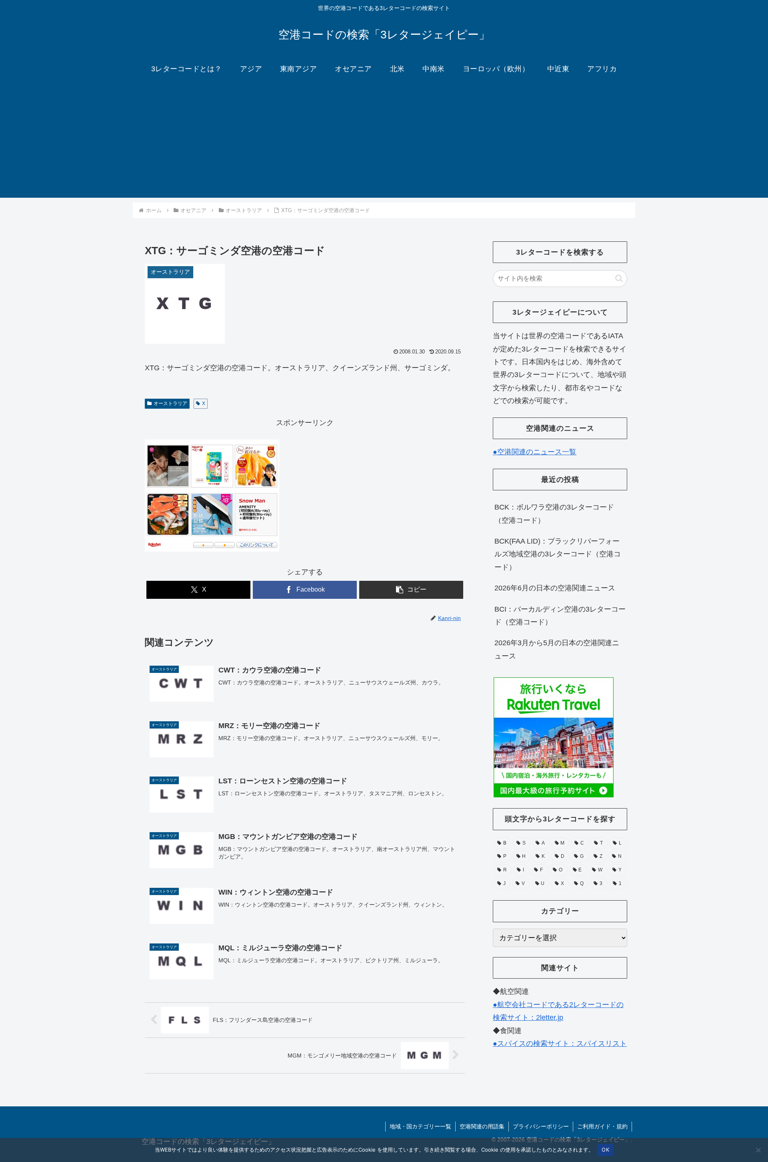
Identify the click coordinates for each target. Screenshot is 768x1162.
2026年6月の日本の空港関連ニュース (554, 588)
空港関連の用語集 (482, 1126)
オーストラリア (170, 403)
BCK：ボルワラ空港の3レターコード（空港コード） (554, 513)
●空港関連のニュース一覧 (534, 452)
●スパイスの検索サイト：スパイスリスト (560, 1044)
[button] (411, 590)
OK (605, 1149)
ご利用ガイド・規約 (602, 1126)
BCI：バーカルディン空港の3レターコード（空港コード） (560, 615)
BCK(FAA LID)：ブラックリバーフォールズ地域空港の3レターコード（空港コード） (557, 554)
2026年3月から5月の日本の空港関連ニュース (556, 649)
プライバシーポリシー (541, 1126)
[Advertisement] (384, 142)
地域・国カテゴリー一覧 (420, 1126)
